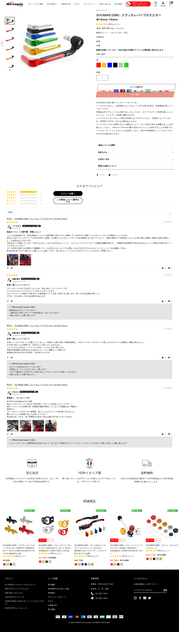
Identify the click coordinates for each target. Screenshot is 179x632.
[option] (52, 44)
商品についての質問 (107, 145)
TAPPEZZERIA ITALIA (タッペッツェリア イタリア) (24, 602)
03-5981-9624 (140, 5)
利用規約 (51, 593)
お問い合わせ (105, 4)
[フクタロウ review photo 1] (13, 260)
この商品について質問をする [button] (68, 200)
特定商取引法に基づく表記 (58, 589)
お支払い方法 (103, 159)
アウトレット (89, 4)
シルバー (120, 65)
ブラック (115, 65)
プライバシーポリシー (57, 597)
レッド (98, 65)
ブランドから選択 (35, 4)
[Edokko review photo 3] (38, 426)
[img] (12, 222)
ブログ (77, 4)
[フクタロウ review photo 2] (25, 260)
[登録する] (165, 590)
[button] (102, 24)
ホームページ (101, 10)
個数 (98, 72)
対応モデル (102, 152)
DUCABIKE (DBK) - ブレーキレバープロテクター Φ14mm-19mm (41, 218)
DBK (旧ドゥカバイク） (14, 593)
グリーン (126, 65)
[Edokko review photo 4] (51, 426)
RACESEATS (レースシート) (16, 608)
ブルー (109, 65)
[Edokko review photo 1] (13, 426)
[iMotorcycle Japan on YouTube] (144, 597)
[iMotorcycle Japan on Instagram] (135, 597)
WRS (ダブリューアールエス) (16, 589)
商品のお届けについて (107, 166)
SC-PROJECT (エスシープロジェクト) (20, 584)
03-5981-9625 (102, 598)
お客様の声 (66, 4)
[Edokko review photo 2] (25, 426)
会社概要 (51, 584)
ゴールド (104, 65)
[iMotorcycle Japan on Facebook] (140, 597)
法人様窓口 (52, 4)
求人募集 (118, 4)
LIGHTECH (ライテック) (14, 597)
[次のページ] (10, 69)
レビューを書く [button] (68, 193)
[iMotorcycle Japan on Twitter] (149, 597)
